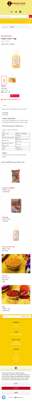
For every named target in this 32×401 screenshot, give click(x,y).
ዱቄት (16, 352)
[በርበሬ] (16, 294)
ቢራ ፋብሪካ (16, 357)
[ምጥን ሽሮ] (16, 263)
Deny (16, 383)
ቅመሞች (16, 355)
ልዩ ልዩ (16, 361)
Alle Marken (16, 342)
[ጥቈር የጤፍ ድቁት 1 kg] (16, 234)
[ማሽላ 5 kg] (16, 205)
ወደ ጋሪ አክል (15, 95)
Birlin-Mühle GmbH (16, 344)
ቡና (16, 354)
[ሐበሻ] (16, 4)
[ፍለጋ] (30, 16)
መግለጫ (5, 105)
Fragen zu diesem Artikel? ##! (11, 99)
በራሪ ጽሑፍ (16, 326)
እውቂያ (16, 325)
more (16, 392)
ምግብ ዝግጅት (16, 359)
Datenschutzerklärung (16, 334)
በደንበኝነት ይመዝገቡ (25, 316)
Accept (16, 388)
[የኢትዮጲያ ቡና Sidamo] (16, 175)
